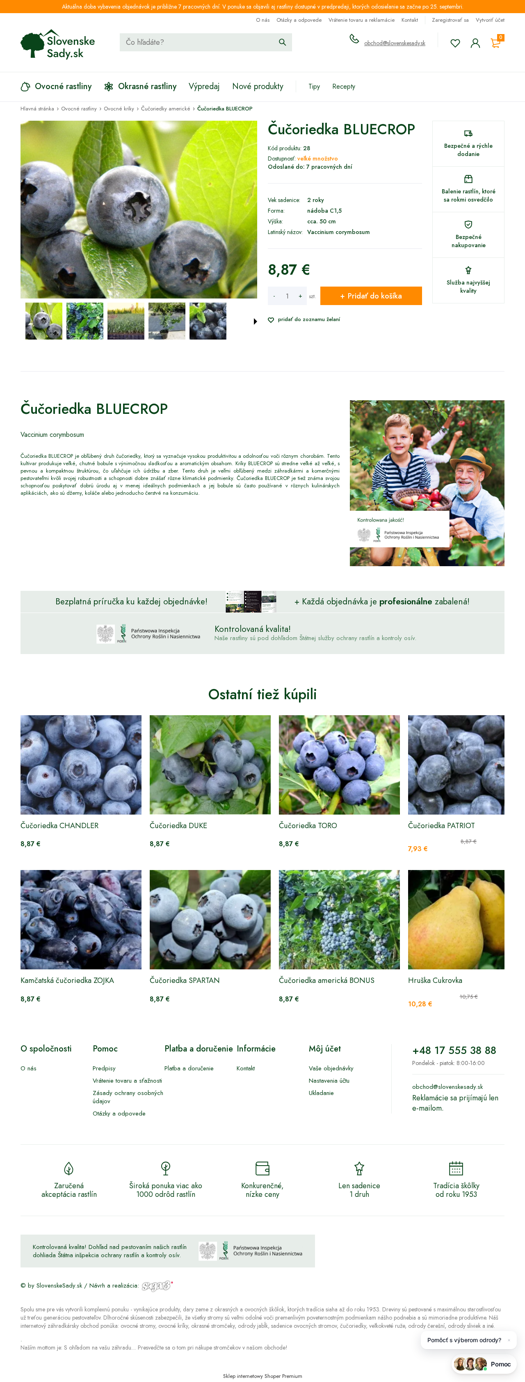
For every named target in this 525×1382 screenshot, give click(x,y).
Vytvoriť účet (490, 20)
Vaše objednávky (331, 1068)
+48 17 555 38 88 (454, 1050)
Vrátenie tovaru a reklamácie (362, 20)
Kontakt (410, 20)
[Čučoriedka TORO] (339, 765)
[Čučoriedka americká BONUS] (339, 919)
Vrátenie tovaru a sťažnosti (127, 1080)
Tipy (314, 86)
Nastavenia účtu (329, 1080)
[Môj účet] (475, 43)
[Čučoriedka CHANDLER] (81, 765)
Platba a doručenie (189, 1068)
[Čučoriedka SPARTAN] (210, 919)
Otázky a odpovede (299, 20)
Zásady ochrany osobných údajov (128, 1097)
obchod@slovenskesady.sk (394, 43)
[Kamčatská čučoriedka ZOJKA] (81, 919)
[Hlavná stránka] (58, 44)
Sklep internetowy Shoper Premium (262, 1376)
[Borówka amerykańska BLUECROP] (43, 321)
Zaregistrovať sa (450, 20)
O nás (262, 20)
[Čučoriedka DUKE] (210, 765)
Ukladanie (321, 1092)
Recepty (343, 86)
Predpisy (104, 1068)
